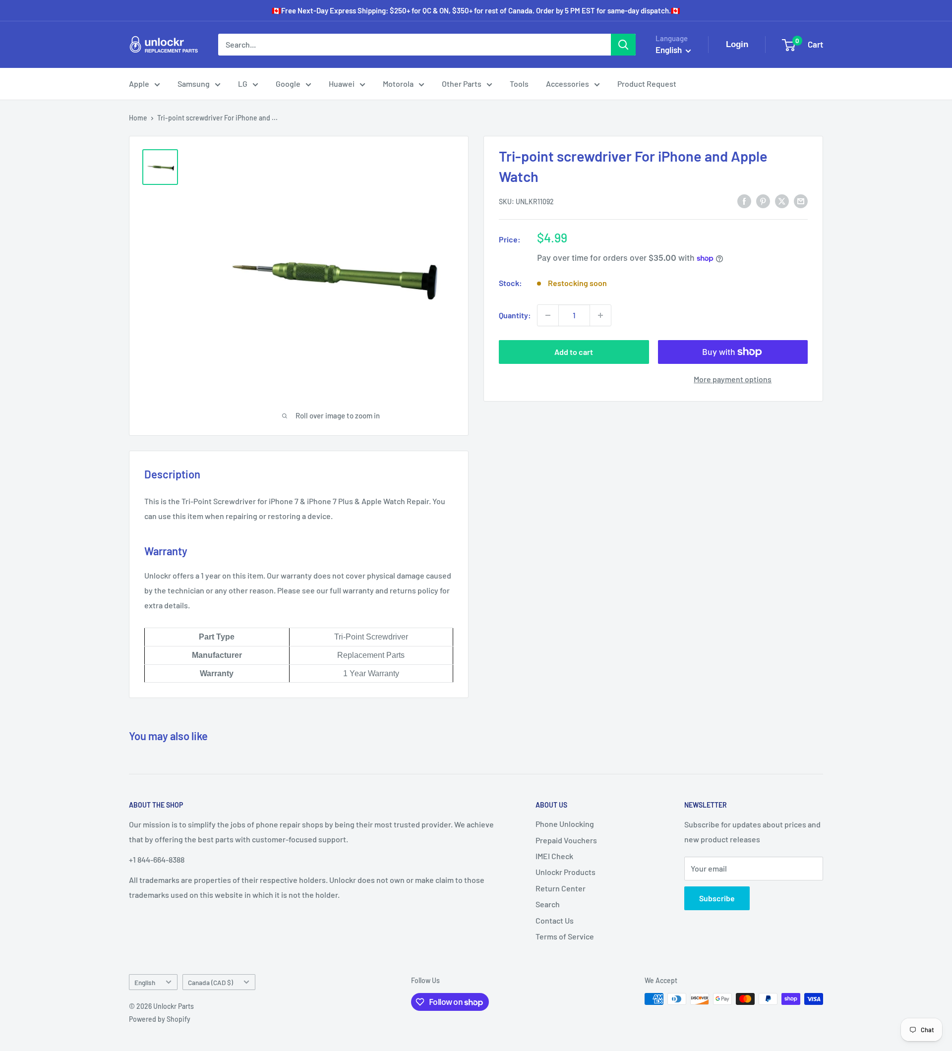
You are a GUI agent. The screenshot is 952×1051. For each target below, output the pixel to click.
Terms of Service (565, 936)
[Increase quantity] (600, 315)
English (144, 982)
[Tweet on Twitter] (782, 200)
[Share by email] (801, 200)
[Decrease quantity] (547, 315)
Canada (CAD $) (210, 982)
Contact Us (555, 920)
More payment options (733, 379)
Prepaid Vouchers (566, 840)
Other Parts (461, 83)
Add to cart (573, 351)
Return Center (561, 888)
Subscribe (717, 898)
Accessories (567, 83)
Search (548, 904)
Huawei (342, 83)
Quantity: (515, 315)
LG (242, 83)
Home (138, 118)
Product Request (646, 83)
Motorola (398, 83)
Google (288, 83)
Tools (519, 83)
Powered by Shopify (159, 1019)
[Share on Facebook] (744, 200)
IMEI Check (554, 856)
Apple (139, 83)
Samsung (194, 83)
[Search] (623, 45)
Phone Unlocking (565, 823)
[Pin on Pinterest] (763, 200)
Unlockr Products (565, 871)
